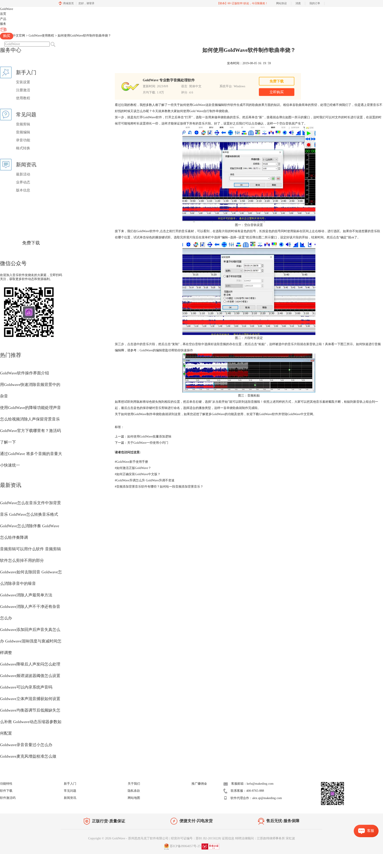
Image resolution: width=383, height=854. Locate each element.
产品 (3, 19)
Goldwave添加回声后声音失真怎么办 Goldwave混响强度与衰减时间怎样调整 (30, 641)
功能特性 (6, 783)
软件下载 (6, 790)
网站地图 (134, 798)
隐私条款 (134, 790)
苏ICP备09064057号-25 (185, 846)
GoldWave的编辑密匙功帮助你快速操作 (166, 350)
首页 (3, 14)
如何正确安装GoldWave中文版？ (137, 474)
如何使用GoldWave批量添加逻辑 (149, 436)
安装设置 (23, 82)
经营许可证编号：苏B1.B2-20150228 (195, 838)
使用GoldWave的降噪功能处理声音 (30, 407)
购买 (6, 36)
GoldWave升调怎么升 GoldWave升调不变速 (144, 480)
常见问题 (70, 790)
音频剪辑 (23, 124)
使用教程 (23, 98)
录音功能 (23, 140)
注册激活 (23, 90)
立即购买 (277, 92)
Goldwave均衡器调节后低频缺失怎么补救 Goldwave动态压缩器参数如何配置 (30, 721)
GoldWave (6, 9)
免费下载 (31, 242)
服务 (3, 23)
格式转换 (23, 148)
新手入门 (70, 783)
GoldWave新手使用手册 (131, 461)
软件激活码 (8, 798)
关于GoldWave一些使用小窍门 (147, 442)
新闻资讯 (70, 798)
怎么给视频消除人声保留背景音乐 (30, 419)
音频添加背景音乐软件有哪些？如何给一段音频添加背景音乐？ (159, 486)
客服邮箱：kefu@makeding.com (252, 783)
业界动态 (23, 182)
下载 (3, 29)
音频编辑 (23, 132)
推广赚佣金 (199, 783)
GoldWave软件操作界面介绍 (24, 373)
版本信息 (23, 190)
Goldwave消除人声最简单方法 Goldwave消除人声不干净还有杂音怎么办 (30, 606)
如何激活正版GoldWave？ (133, 468)
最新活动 (23, 174)
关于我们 (134, 783)
